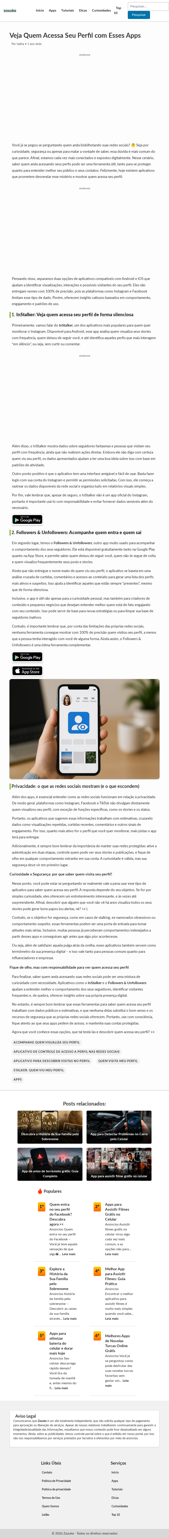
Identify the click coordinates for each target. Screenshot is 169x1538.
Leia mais (68, 1254)
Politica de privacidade (56, 1489)
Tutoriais (67, 10)
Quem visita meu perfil (118, 1061)
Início (40, 10)
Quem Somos (50, 1506)
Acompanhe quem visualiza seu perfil (47, 1042)
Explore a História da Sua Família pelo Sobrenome (58, 1279)
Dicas (83, 10)
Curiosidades (101, 10)
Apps (52, 10)
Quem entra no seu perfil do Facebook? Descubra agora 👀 (60, 1214)
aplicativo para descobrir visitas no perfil (52, 1061)
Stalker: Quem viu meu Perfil (39, 1070)
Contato (47, 1472)
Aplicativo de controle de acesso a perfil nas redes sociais (67, 1051)
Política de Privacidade (56, 1481)
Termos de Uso (51, 1498)
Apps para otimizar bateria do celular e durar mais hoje (61, 1343)
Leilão (45, 1514)
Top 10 (117, 10)
